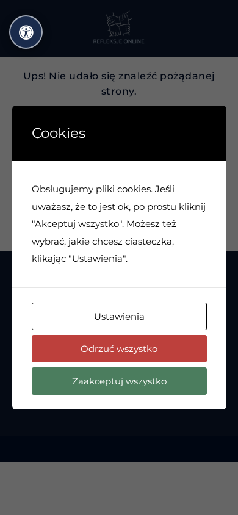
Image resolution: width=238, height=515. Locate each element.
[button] (26, 32)
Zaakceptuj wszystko (119, 381)
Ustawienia (119, 316)
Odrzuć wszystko (119, 349)
